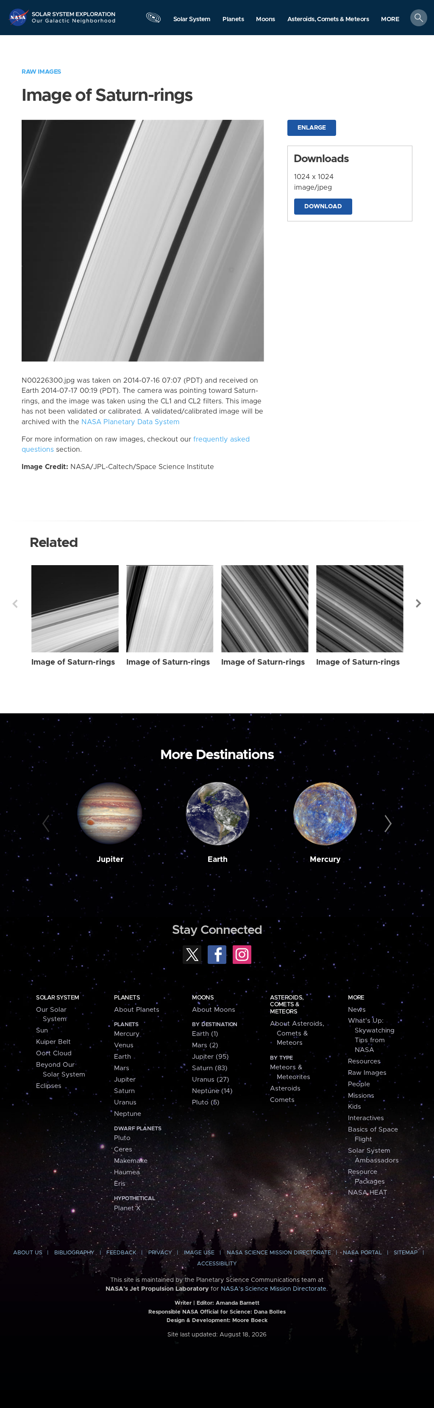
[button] (390, 19)
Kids (354, 1107)
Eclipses (48, 1086)
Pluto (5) (206, 1102)
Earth (218, 860)
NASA (19, 17)
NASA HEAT (367, 1193)
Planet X (127, 1208)
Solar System (57, 998)
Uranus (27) (210, 1080)
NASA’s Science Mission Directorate (273, 1289)
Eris (119, 1184)
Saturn (124, 1091)
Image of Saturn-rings (73, 662)
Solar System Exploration (73, 11)
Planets (127, 998)
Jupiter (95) (210, 1057)
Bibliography (74, 1253)
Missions (361, 1096)
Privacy (160, 1253)
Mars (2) (205, 1045)
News (357, 1010)
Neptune (127, 1114)
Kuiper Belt (53, 1042)
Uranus (125, 1102)
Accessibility (217, 1264)
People (359, 1084)
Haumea (127, 1172)
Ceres (123, 1149)
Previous (14, 603)
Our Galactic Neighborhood (73, 23)
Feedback (121, 1253)
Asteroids (285, 1088)
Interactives (366, 1118)
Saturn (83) (210, 1068)
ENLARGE (312, 128)
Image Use (199, 1253)
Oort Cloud (54, 1053)
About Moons (213, 1010)
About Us (27, 1253)
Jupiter (110, 860)
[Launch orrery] (153, 19)
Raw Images (41, 72)
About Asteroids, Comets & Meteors (297, 1033)
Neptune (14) (212, 1091)
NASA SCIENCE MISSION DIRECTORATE (279, 1253)
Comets (282, 1100)
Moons (203, 998)
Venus (124, 1045)
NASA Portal (362, 1253)
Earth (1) (205, 1034)
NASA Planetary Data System (130, 422)
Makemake (130, 1161)
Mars (121, 1068)
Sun (42, 1030)
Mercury (325, 860)
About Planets (136, 1010)
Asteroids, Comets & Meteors (286, 1005)
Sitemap (405, 1253)
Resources (364, 1061)
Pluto (122, 1138)
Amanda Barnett (237, 1303)
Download (323, 207)
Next (419, 603)
